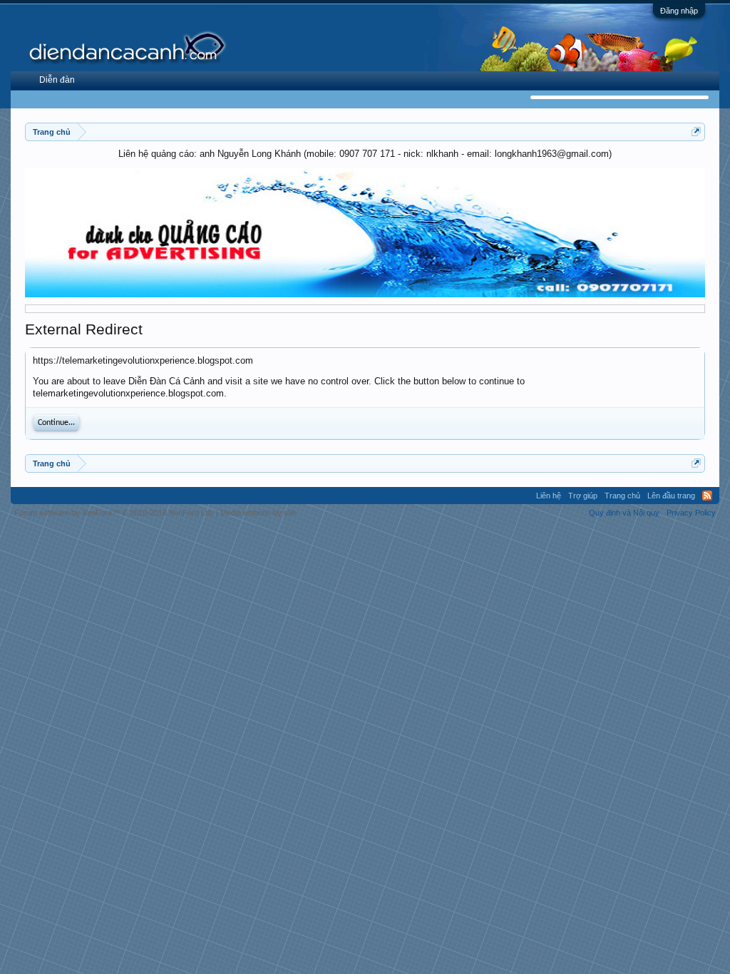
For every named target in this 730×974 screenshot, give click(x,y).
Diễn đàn (57, 80)
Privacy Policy (691, 512)
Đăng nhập (679, 10)
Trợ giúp (582, 495)
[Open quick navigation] (696, 131)
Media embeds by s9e (258, 512)
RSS (707, 496)
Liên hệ (548, 495)
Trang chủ (622, 495)
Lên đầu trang (671, 495)
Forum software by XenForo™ (114, 512)
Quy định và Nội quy (624, 512)
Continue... (56, 423)
